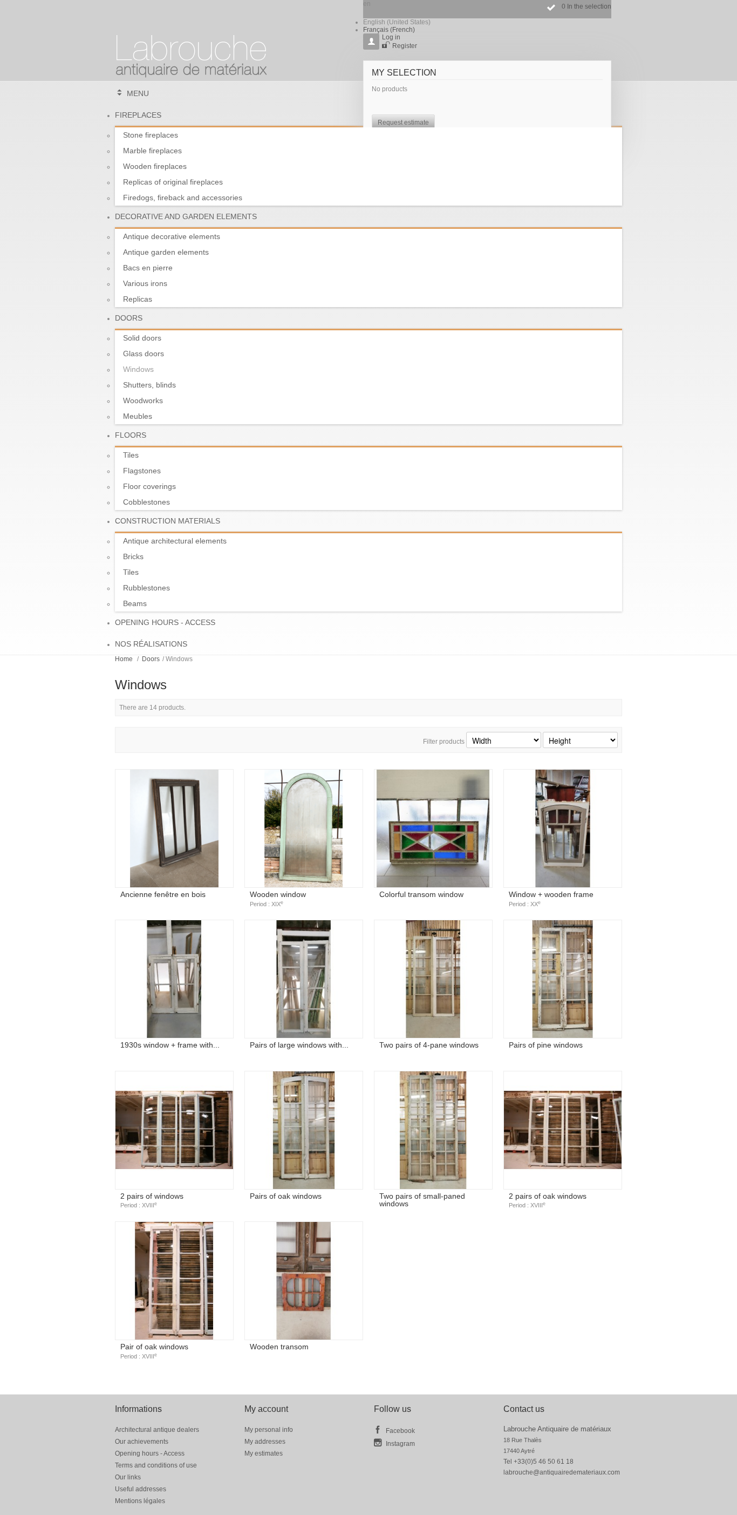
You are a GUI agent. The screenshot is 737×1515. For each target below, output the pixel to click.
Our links (128, 1477)
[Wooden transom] (303, 1280)
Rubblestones (146, 587)
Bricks (133, 556)
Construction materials (167, 521)
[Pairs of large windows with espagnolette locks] (303, 979)
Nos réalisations (151, 644)
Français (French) (389, 29)
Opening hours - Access (165, 622)
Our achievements (141, 1441)
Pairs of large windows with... (299, 1045)
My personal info (268, 1430)
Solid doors (142, 338)
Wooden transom (279, 1346)
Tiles (131, 455)
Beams (135, 603)
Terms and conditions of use (156, 1465)
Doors (128, 318)
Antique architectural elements (175, 540)
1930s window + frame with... (170, 1045)
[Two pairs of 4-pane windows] (433, 979)
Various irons (145, 283)
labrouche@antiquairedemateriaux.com (561, 1472)
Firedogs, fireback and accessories (182, 197)
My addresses (264, 1441)
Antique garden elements (166, 252)
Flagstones (142, 470)
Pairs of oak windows (286, 1196)
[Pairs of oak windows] (303, 1130)
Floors (130, 435)
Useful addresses (140, 1489)
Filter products (444, 741)
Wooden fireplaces (155, 166)
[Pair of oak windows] (174, 1280)
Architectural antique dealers (157, 1430)
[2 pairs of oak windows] (562, 1130)
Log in (391, 37)
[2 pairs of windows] (174, 1130)
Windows (138, 369)
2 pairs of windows (151, 1200)
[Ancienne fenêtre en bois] (174, 828)
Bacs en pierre (148, 267)
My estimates (263, 1453)
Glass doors (143, 353)
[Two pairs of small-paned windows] (433, 1130)
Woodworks (143, 400)
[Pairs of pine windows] (562, 979)
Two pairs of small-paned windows (422, 1200)
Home (124, 659)
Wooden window (278, 898)
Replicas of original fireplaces (173, 182)
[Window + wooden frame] (562, 828)
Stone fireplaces (150, 135)
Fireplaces (138, 115)
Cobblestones (146, 502)
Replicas (137, 299)
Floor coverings (149, 486)
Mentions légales (140, 1501)
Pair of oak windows (154, 1351)
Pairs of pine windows (546, 1045)
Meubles (137, 416)
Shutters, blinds (149, 385)
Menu (138, 93)
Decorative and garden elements (186, 216)
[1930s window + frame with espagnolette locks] (174, 979)
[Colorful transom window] (433, 828)
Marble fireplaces (152, 150)
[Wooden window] (303, 828)
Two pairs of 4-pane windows (429, 1045)
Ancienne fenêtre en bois (163, 894)
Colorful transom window (421, 894)
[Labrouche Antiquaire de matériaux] (192, 51)
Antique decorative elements (171, 236)
